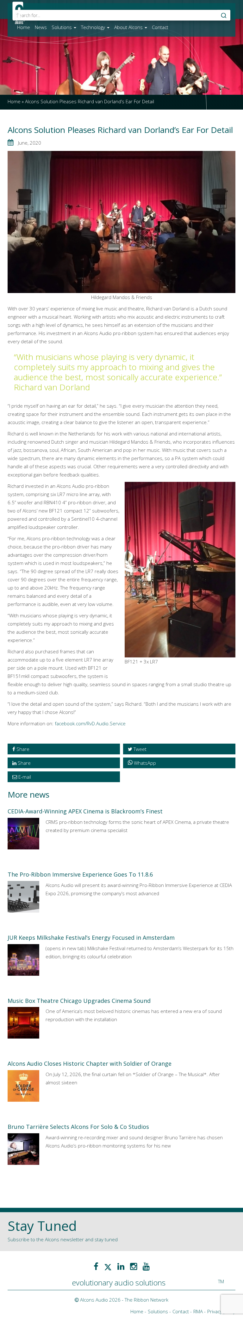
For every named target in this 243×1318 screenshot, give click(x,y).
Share (22, 749)
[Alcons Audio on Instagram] (133, 1266)
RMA (198, 1311)
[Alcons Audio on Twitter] (108, 1266)
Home (23, 27)
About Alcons (129, 27)
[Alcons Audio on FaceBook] (96, 1266)
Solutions (62, 27)
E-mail (24, 777)
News (41, 27)
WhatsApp (145, 763)
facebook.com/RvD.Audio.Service (90, 723)
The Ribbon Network (146, 1300)
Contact (160, 27)
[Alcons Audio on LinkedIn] (120, 1266)
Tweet (139, 749)
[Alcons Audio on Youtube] (146, 1266)
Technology (93, 27)
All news (20, 1186)
